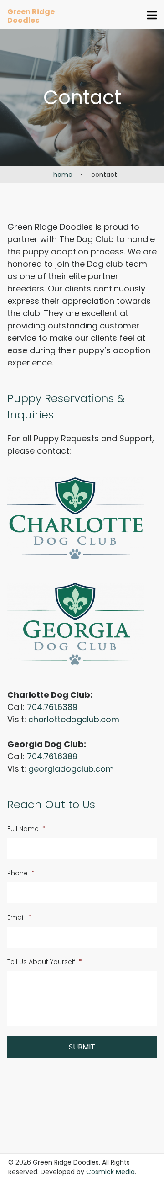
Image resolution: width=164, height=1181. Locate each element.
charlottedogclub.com (73, 719)
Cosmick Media (110, 1171)
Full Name (26, 829)
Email (19, 917)
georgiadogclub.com (71, 768)
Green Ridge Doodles (31, 16)
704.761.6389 (52, 707)
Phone (21, 873)
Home (62, 174)
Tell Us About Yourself (44, 962)
